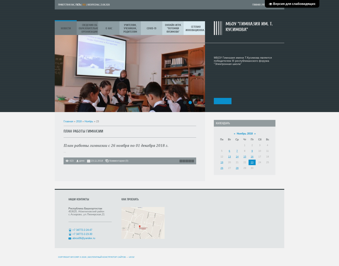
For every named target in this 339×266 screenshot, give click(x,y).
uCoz (131, 257)
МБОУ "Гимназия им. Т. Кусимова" (249, 26)
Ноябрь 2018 (245, 133)
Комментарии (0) (118, 160)
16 (252, 156)
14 (237, 156)
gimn (82, 160)
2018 (79, 121)
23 (252, 162)
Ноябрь (89, 121)
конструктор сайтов (114, 257)
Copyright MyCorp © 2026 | (80, 257)
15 (244, 156)
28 (237, 168)
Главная (256, 4)
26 (222, 168)
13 (229, 156)
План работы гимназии (83, 131)
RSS (84, 4)
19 (222, 162)
